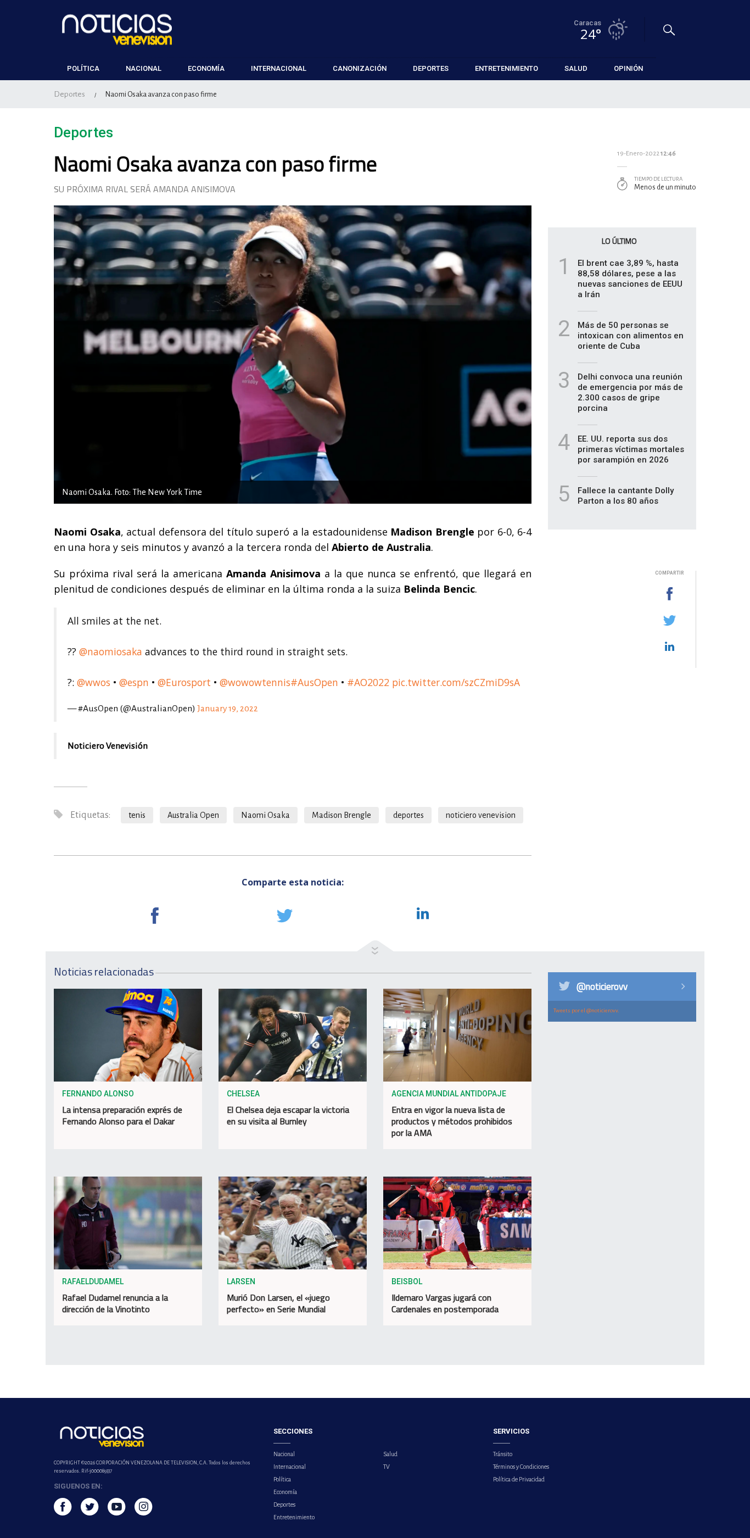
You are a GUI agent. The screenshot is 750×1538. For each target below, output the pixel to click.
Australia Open (193, 815)
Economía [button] (206, 68)
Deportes (69, 94)
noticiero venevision (481, 815)
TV (386, 1466)
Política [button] (83, 68)
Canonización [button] (360, 68)
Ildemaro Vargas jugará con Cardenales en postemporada (445, 1303)
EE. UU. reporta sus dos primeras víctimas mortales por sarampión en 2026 (631, 449)
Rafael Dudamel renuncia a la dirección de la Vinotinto (115, 1303)
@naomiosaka (110, 651)
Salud (390, 1454)
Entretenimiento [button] (506, 68)
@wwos (93, 682)
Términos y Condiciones (521, 1466)
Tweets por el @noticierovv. (586, 1010)
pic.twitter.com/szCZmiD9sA (456, 682)
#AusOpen (314, 682)
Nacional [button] (143, 68)
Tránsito (502, 1454)
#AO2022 (368, 682)
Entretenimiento (294, 1517)
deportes (408, 815)
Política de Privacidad (519, 1479)
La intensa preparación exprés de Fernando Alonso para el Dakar (122, 1115)
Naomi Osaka (265, 815)
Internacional (289, 1466)
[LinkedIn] (669, 647)
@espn (134, 682)
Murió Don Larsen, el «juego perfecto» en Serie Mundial (278, 1303)
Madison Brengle (341, 815)
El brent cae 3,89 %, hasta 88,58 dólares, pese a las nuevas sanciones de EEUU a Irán (630, 278)
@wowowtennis (255, 682)
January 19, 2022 (227, 709)
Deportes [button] (431, 68)
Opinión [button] (628, 68)
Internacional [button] (278, 68)
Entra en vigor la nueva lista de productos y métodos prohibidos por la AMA (451, 1121)
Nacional (284, 1454)
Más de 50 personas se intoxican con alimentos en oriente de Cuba (631, 335)
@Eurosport (184, 682)
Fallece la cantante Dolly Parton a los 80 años (626, 496)
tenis (136, 815)
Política (282, 1479)
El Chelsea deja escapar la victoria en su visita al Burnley (288, 1115)
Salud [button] (575, 68)
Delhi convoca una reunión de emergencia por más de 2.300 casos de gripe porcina (630, 392)
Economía (285, 1492)
